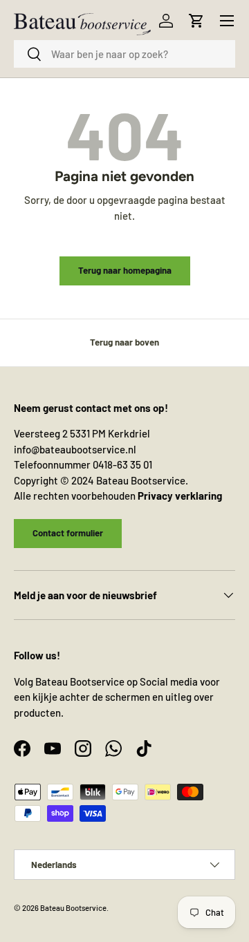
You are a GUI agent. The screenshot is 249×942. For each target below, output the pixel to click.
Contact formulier (68, 532)
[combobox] (124, 54)
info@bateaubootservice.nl (75, 449)
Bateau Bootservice (73, 907)
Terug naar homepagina (125, 270)
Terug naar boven (124, 342)
